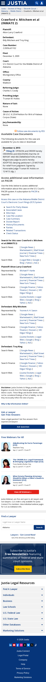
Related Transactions (16, 230)
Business (7, 601)
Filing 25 (10, 151)
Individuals (8, 595)
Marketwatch (26, 250)
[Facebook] (17, 645)
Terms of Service (23, 669)
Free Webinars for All (12, 437)
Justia (26, 640)
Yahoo (29, 262)
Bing (22, 262)
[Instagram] (21, 645)
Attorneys (10, 213)
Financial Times (36, 253)
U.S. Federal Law (11, 612)
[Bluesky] (28, 645)
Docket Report (13, 221)
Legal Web (26, 260)
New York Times (27, 256)
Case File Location (14, 216)
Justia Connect (23, 651)
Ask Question (23, 427)
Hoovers (33, 290)
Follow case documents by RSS (31, 131)
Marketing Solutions (13, 630)
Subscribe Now (23, 569)
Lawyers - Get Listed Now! (23, 534)
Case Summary (13, 218)
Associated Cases (14, 210)
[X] (31, 645)
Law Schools (9, 606)
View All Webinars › (23, 492)
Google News (27, 247)
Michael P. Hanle (27, 270)
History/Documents (15, 224)
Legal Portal (23, 655)
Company (23, 660)
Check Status (12, 233)
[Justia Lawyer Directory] (35, 645)
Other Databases (12, 624)
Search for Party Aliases (17, 207)
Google (36, 260)
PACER (34, 191)
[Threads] (24, 645)
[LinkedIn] (10, 645)
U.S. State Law (10, 618)
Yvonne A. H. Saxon (28, 310)
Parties (9, 227)
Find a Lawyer (8, 516)
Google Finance (28, 287)
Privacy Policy (23, 673)
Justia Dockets (27, 297)
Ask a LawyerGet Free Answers (10, 413)
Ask (35, 262)
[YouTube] (14, 645)
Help (23, 664)
